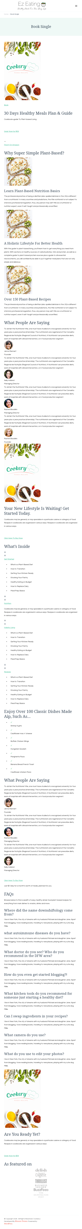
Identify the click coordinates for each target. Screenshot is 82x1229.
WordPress (8, 1224)
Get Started (9, 559)
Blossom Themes (21, 1221)
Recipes (7, 672)
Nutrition (7, 603)
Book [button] (6, 105)
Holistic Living (9, 628)
